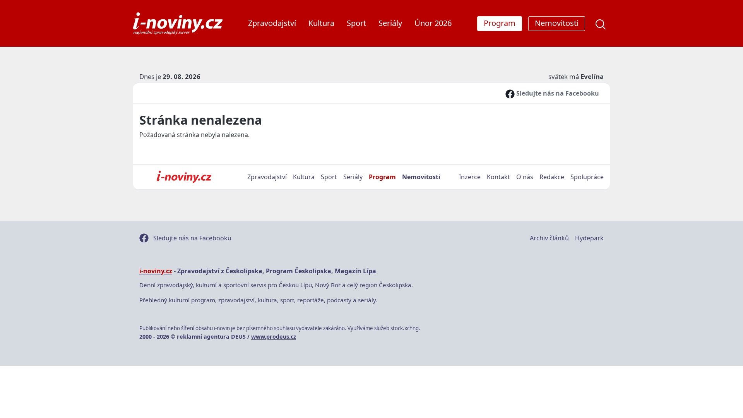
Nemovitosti (421, 177)
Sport (356, 23)
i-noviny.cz (155, 271)
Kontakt (498, 177)
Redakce (551, 177)
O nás (524, 177)
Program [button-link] (499, 23)
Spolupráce (587, 177)
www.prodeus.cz (273, 336)
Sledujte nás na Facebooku (557, 93)
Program (382, 177)
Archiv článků (549, 238)
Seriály (390, 23)
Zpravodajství (272, 23)
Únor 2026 (433, 23)
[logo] (178, 23)
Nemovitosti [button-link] (557, 23)
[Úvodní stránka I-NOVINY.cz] (184, 177)
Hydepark (589, 238)
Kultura (321, 23)
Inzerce (470, 177)
